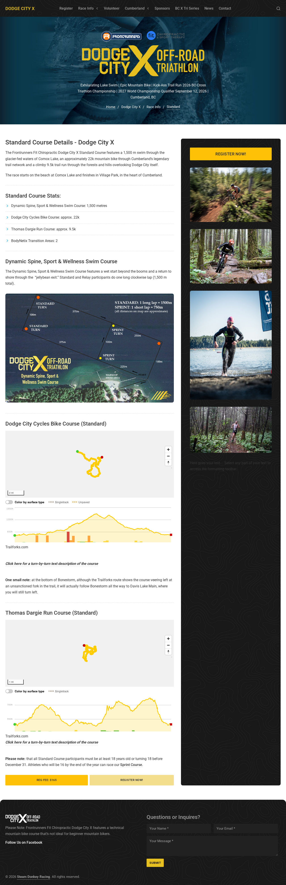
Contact (225, 8)
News (208, 8)
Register (66, 8)
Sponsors (162, 8)
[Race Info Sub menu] (97, 8)
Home (110, 107)
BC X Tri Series (187, 8)
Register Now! (131, 780)
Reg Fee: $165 (47, 780)
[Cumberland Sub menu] (148, 8)
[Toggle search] (278, 8)
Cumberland (135, 8)
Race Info (86, 8)
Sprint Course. (131, 765)
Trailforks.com (16, 547)
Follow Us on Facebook (23, 842)
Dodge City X (20, 8)
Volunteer (112, 8)
